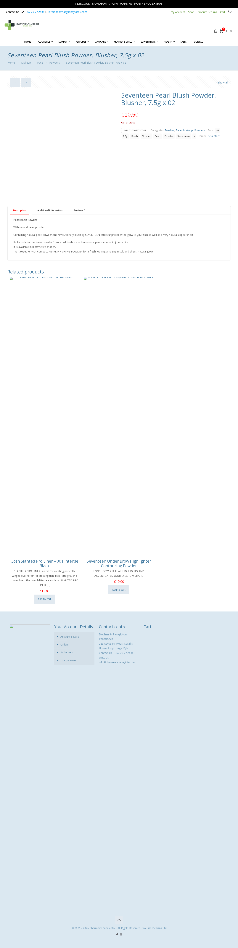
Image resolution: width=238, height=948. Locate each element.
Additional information (49, 210)
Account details (69, 636)
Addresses (66, 652)
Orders (64, 644)
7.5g (125, 136)
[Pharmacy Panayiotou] (22, 24)
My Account (178, 12)
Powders (54, 62)
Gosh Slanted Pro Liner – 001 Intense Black (44, 563)
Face (40, 62)
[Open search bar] (230, 11)
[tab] (20, 210)
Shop (191, 12)
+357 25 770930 (34, 12)
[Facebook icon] (117, 934)
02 (217, 130)
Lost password (69, 660)
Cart (222, 12)
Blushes (169, 130)
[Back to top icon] (119, 920)
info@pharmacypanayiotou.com (68, 12)
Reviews (79, 210)
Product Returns (207, 12)
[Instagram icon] (121, 934)
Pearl (157, 136)
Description (19, 210)
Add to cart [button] (44, 599)
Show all (223, 82)
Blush (134, 136)
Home (11, 62)
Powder (169, 136)
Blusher (146, 136)
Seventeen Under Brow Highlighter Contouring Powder (119, 563)
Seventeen (183, 136)
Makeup (26, 62)
